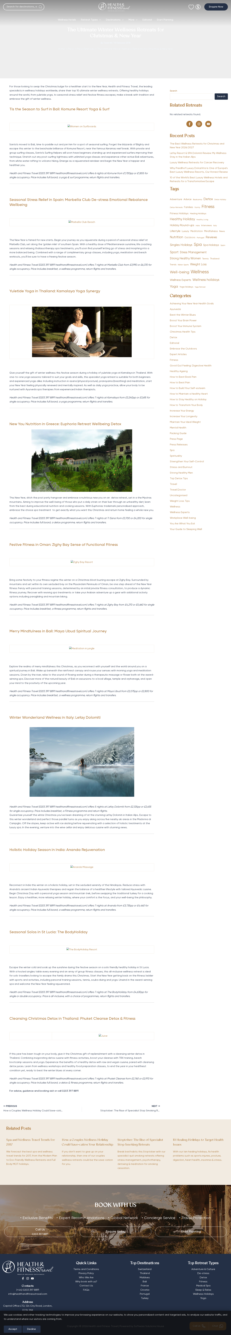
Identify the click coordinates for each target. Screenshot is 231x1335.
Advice (188, 199)
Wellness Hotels (67, 20)
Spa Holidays (211, 245)
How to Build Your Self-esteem (187, 388)
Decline (31, 1329)
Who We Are (86, 1277)
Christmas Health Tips (182, 332)
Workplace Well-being (183, 518)
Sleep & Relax (203, 1290)
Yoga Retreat (200, 287)
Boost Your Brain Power (183, 320)
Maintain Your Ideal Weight (185, 422)
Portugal (200, 238)
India (198, 225)
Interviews (206, 225)
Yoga (174, 286)
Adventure (176, 199)
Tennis (205, 259)
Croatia (144, 1290)
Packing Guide (178, 433)
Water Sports (183, 265)
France (145, 1286)
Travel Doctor (178, 490)
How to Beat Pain (180, 382)
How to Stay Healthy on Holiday (188, 399)
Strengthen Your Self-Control (187, 461)
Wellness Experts (180, 280)
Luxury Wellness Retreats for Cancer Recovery (197, 162)
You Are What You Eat (182, 523)
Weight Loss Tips (180, 501)
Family (197, 207)
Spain (222, 245)
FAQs (86, 1290)
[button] (216, 6)
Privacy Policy (86, 1273)
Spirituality (176, 456)
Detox (208, 199)
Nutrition (176, 237)
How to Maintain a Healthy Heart (189, 394)
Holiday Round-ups (182, 225)
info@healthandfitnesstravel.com (27, 1294)
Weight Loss (198, 264)
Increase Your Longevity (183, 416)
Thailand (214, 259)
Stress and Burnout (181, 467)
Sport (174, 252)
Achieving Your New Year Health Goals (192, 303)
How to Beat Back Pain (183, 377)
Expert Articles (178, 354)
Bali (145, 1281)
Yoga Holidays (186, 287)
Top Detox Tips (179, 478)
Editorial (147, 20)
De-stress (203, 1273)
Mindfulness (211, 231)
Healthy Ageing (179, 371)
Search (173, 91)
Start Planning (165, 20)
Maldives (145, 1277)
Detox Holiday (220, 200)
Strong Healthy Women (185, 258)
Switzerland (144, 1269)
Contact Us (86, 1286)
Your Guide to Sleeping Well (186, 529)
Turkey (144, 1298)
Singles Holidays (181, 245)
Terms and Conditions (86, 1269)
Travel (173, 484)
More (131, 20)
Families (188, 207)
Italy (215, 225)
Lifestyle (175, 231)
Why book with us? (86, 1281)
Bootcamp (197, 200)
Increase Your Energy (182, 411)
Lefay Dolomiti (88, 717)
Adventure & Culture (203, 1269)
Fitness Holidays (179, 213)
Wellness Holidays (203, 1294)
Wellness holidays (205, 280)
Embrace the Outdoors (183, 349)
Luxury (185, 231)
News (222, 231)
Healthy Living (202, 219)
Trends (173, 265)
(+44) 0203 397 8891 (27, 1290)
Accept (12, 1329)
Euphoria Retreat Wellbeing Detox (90, 424)
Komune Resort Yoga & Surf (85, 109)
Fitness (208, 207)
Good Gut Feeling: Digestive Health (191, 366)
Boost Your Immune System (185, 326)
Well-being (179, 272)
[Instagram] (27, 1278)
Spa (198, 245)
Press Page (176, 439)
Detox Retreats (176, 207)
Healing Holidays (198, 213)
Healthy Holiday (182, 219)
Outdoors (189, 237)
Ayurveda (175, 309)
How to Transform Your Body (186, 405)
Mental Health (178, 428)
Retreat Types (89, 20)
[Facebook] (23, 1278)
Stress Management (193, 252)
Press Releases (179, 444)
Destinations (113, 20)
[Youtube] (32, 1278)
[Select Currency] (198, 5)
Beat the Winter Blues (183, 315)
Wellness (200, 272)
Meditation (196, 231)
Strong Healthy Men (181, 473)
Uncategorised (178, 495)
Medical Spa (203, 1286)
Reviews (211, 237)
